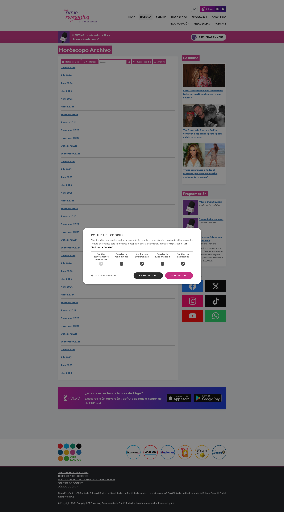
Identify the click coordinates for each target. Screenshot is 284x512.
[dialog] (142, 256)
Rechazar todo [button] (148, 275)
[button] (103, 275)
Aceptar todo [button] (179, 275)
